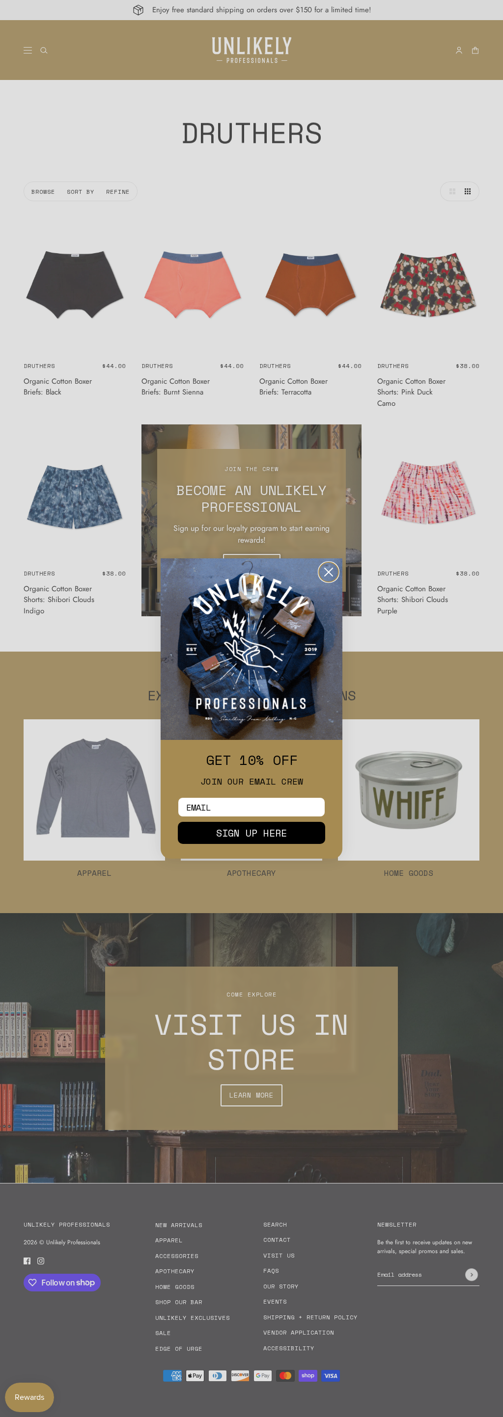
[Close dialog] (328, 572)
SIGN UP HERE (251, 833)
